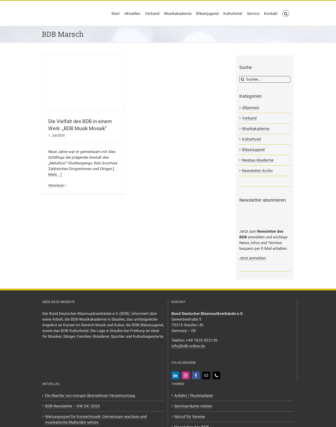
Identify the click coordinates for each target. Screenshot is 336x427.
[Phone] (216, 375)
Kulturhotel (251, 139)
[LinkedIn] (175, 375)
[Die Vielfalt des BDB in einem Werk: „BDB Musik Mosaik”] (84, 83)
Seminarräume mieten (193, 406)
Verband (249, 118)
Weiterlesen (56, 185)
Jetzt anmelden (252, 258)
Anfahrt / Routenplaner (193, 395)
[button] (285, 13)
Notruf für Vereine (189, 416)
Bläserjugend (253, 149)
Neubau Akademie (258, 160)
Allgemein (250, 107)
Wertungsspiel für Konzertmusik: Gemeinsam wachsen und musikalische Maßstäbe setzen (96, 419)
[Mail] (206, 375)
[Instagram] (185, 375)
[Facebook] (196, 375)
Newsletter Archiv (257, 170)
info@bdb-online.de (188, 346)
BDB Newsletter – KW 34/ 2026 (72, 406)
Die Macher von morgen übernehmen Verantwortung (90, 395)
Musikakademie (255, 128)
